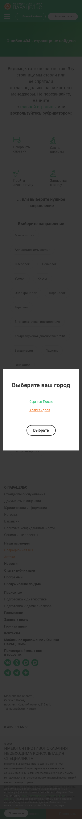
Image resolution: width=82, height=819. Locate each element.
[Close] (74, 373)
